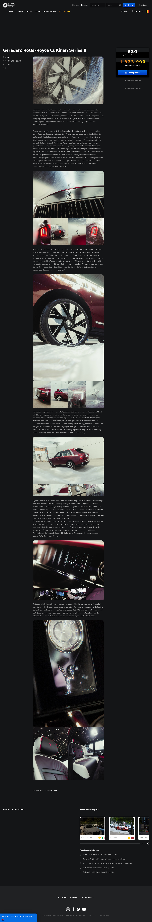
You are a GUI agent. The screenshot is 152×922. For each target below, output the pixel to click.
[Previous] (142, 843)
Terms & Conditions (75, 916)
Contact (74, 897)
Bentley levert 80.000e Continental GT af (99, 855)
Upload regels (49, 11)
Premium (65, 11)
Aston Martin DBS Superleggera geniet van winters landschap (107, 863)
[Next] (147, 843)
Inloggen (139, 11)
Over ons (62, 897)
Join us (29, 11)
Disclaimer (104, 916)
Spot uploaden (134, 72)
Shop (37, 11)
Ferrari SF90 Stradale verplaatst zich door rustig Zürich (104, 859)
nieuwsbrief (88, 897)
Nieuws (75, 5)
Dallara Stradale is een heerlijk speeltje (98, 868)
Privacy (92, 916)
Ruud (7, 57)
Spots (85, 5)
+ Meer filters (143, 5)
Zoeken (130, 5)
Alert (126, 11)
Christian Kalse (51, 790)
